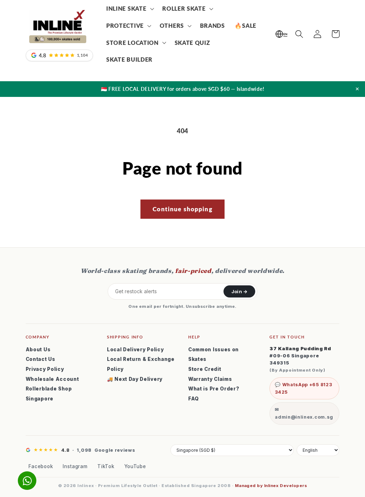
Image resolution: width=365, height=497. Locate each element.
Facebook (41, 466)
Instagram (75, 466)
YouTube (135, 466)
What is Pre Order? (213, 389)
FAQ (193, 399)
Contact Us (40, 359)
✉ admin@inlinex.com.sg (304, 413)
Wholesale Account (52, 379)
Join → (239, 291)
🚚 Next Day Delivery (135, 379)
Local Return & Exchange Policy (141, 364)
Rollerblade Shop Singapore (49, 394)
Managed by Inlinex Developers (271, 485)
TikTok (105, 466)
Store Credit (204, 369)
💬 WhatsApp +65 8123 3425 (303, 388)
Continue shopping (182, 209)
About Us (38, 349)
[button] (129, 8)
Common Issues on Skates (213, 354)
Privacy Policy (45, 369)
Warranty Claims (210, 379)
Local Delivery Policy (135, 349)
